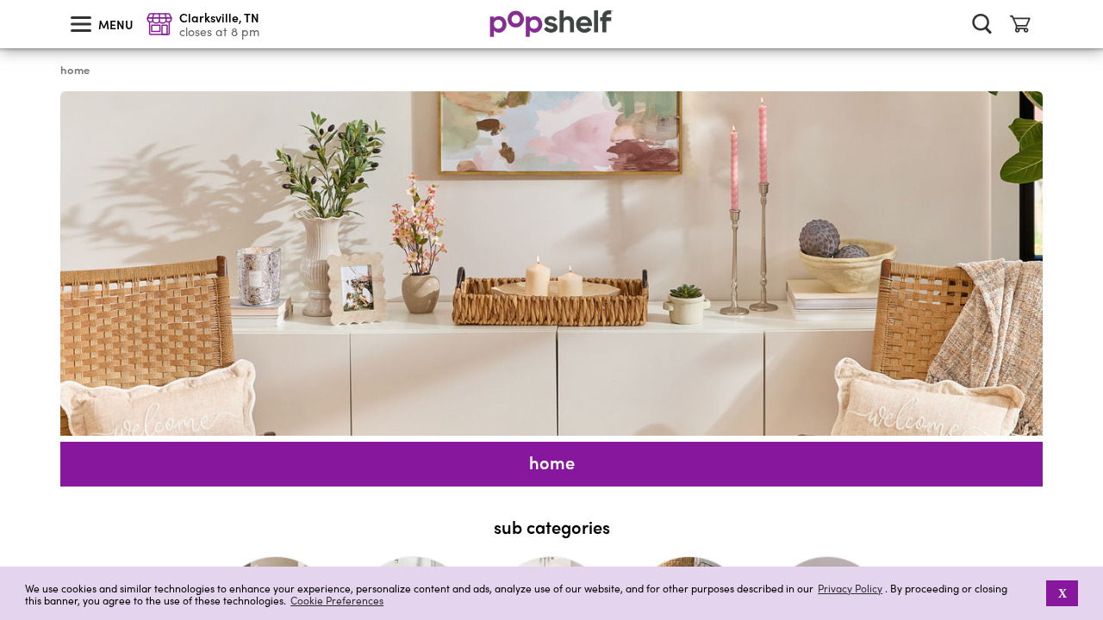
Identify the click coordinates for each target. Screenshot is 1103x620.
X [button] (1062, 593)
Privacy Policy (850, 588)
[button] (1034, 593)
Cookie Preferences (336, 600)
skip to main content (7, 1)
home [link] (75, 70)
